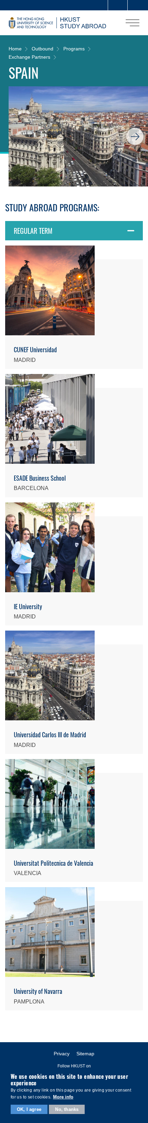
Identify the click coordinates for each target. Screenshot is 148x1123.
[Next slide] (135, 136)
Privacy (62, 1053)
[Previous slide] (21, 136)
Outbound (42, 48)
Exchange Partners (29, 57)
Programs (74, 48)
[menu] (132, 22)
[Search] (137, 5)
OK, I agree (29, 1109)
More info (63, 1097)
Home (15, 48)
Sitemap (85, 1053)
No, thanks (66, 1109)
